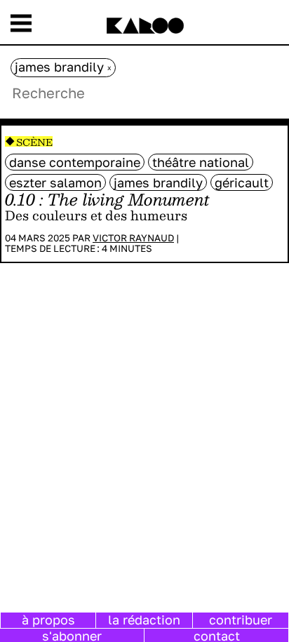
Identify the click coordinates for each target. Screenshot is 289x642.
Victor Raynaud (133, 237)
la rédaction (144, 619)
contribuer (240, 619)
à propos (48, 619)
